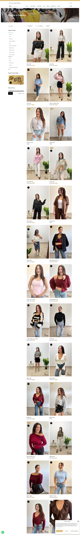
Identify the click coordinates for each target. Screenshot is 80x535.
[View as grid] (47, 26)
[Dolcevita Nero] (60, 320)
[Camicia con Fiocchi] (38, 124)
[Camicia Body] (60, 45)
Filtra (10, 93)
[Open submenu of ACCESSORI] (23, 56)
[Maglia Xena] (60, 517)
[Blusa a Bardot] (38, 45)
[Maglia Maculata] (60, 438)
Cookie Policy (65, 533)
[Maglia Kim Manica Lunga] (38, 438)
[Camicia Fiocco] (60, 163)
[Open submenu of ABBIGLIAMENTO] (23, 32)
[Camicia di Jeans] (60, 124)
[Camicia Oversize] (38, 202)
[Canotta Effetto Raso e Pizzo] (60, 242)
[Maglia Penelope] (38, 477)
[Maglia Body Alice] (60, 359)
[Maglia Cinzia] (38, 399)
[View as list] (49, 26)
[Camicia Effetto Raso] (38, 163)
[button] (78, 521)
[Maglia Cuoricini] (60, 399)
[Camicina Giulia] (38, 242)
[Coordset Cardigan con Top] (60, 281)
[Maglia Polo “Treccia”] (60, 477)
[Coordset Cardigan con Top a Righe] (38, 320)
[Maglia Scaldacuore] (38, 517)
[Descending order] (36, 26)
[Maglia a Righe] (38, 359)
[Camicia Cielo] (38, 85)
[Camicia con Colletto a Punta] (60, 85)
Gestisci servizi (58, 528)
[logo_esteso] (13, 5)
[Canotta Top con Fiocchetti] (38, 281)
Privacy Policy (69, 533)
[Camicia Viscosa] (60, 202)
